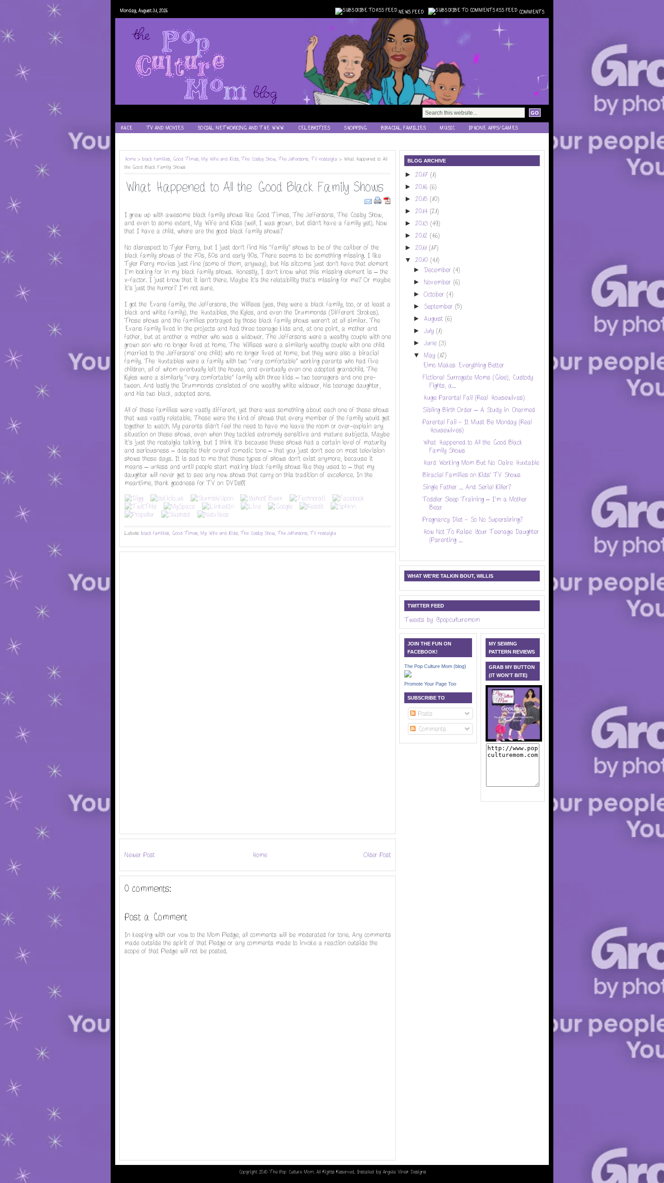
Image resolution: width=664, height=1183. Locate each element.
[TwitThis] (140, 506)
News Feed (411, 12)
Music (447, 128)
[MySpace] (179, 506)
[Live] (251, 506)
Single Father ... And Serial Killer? (466, 487)
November (438, 282)
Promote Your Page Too (430, 684)
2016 (422, 187)
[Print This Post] (378, 200)
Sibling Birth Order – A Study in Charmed (478, 410)
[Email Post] (369, 200)
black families (156, 159)
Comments (531, 12)
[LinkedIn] (218, 506)
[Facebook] (348, 498)
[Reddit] (311, 506)
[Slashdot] (175, 514)
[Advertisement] (151, 692)
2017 (422, 175)
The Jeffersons (293, 159)
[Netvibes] (213, 514)
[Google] (280, 506)
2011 (422, 248)
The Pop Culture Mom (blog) (435, 666)
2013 (422, 223)
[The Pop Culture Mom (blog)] (407, 675)
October (435, 294)
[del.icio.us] (166, 498)
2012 (422, 236)
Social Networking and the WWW (240, 128)
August (434, 319)
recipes (130, 140)
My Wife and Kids (219, 159)
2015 (422, 199)
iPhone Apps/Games (493, 128)
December (438, 270)
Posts (424, 714)
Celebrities (314, 128)
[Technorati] (307, 498)
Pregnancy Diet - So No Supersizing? (472, 519)
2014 (422, 211)
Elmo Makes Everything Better (463, 365)
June (431, 343)
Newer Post (139, 855)
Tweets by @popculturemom (442, 620)
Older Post (377, 855)
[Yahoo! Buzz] (261, 498)
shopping (355, 128)
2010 (422, 260)
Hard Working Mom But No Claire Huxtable (480, 463)
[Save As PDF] (387, 200)
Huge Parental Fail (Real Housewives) (473, 398)
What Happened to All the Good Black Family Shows (253, 187)
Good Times (185, 159)
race (126, 128)
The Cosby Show (258, 159)
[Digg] (134, 498)
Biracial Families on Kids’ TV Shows (471, 475)
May (430, 355)
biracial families (403, 128)
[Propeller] (139, 514)
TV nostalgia (324, 159)
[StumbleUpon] (212, 498)
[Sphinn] (343, 506)
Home (130, 159)
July (430, 331)
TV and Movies (164, 128)
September (439, 306)
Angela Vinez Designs (404, 1172)
